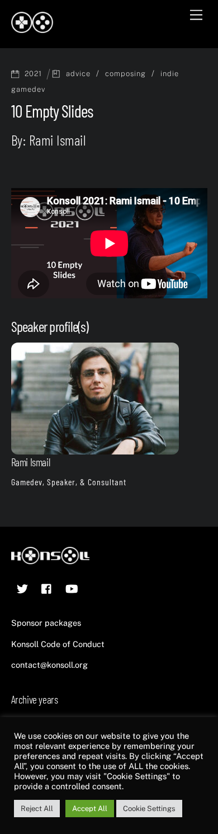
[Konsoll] (32, 28)
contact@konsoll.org (49, 664)
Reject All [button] (37, 808)
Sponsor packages (46, 622)
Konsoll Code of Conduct (58, 644)
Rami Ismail (30, 462)
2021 (33, 73)
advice (78, 73)
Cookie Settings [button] (149, 808)
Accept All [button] (89, 808)
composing (125, 73)
